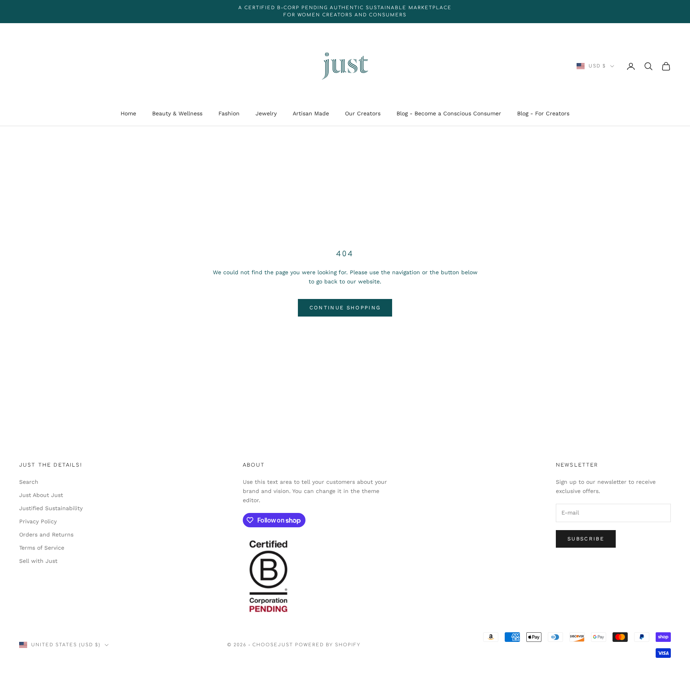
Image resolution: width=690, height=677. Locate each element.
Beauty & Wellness (177, 114)
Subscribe (585, 539)
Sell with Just (38, 561)
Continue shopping (345, 308)
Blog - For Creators (543, 114)
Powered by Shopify (328, 644)
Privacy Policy (38, 521)
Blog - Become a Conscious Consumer (449, 114)
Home (128, 114)
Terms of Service (41, 547)
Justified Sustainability (51, 508)
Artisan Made (311, 114)
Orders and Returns (46, 534)
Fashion (229, 114)
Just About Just (41, 495)
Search (28, 482)
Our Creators (363, 114)
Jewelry (266, 114)
